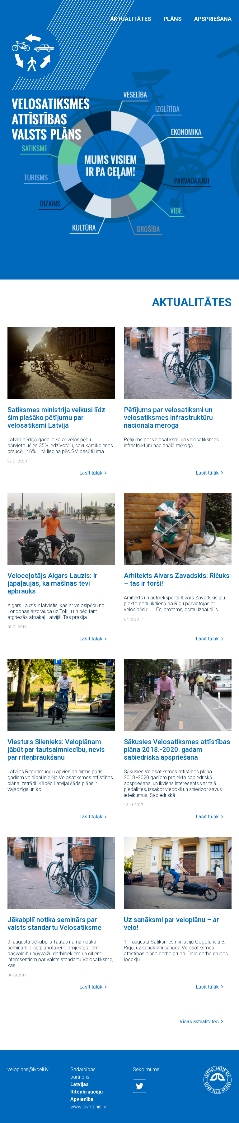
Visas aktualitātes (199, 1021)
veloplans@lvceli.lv (28, 1069)
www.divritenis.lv (88, 1107)
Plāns (173, 19)
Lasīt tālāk (90, 473)
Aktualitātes (130, 19)
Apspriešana (213, 19)
